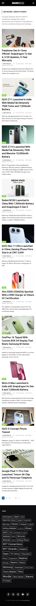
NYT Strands (10, 548)
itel (11, 533)
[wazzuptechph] (18, 3)
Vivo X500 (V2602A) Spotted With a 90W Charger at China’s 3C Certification (18, 295)
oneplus (23, 549)
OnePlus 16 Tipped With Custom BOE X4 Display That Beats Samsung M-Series (17, 340)
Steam (31, 567)
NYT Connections (12, 544)
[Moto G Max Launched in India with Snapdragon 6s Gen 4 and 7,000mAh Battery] (18, 371)
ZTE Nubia (6, 581)
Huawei (23, 524)
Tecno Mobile (9, 571)
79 (15, 498)
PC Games (15, 554)
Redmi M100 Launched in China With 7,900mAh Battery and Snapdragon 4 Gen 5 (18, 203)
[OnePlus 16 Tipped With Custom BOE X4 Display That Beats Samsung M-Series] (18, 325)
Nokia (13, 540)
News (4, 46)
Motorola (21, 536)
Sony (26, 567)
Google (19, 520)
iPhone (28, 528)
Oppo (6, 553)
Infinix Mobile (9, 528)
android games (7, 517)
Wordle (7, 576)
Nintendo (6, 540)
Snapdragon (19, 567)
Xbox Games (18, 577)
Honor (15, 524)
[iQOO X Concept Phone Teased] (18, 416)
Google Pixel (27, 520)
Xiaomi (29, 576)
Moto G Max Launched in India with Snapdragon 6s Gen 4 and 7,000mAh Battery (18, 386)
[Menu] (3, 3)
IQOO (5, 532)
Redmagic (6, 563)
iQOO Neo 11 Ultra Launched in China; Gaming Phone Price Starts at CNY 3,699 (17, 249)
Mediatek (6, 536)
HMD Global (6, 524)
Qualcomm (13, 558)
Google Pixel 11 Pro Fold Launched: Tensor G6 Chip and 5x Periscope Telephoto (17, 474)
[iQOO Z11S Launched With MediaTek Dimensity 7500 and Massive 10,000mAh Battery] (18, 134)
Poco (5, 558)
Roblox (22, 563)
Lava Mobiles (17, 533)
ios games (20, 528)
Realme (23, 558)
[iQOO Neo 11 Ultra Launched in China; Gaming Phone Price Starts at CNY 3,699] (18, 233)
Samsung (8, 567)
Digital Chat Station (9, 520)
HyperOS (31, 524)
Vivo (20, 571)
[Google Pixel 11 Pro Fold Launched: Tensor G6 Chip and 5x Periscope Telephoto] (18, 459)
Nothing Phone (22, 540)
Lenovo (25, 533)
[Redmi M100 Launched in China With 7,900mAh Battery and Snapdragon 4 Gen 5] (18, 188)
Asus (22, 517)
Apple (16, 517)
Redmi (14, 562)
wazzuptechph (26, 600)
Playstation (26, 554)
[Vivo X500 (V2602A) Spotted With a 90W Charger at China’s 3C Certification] (18, 279)
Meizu (13, 536)
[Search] (33, 3)
